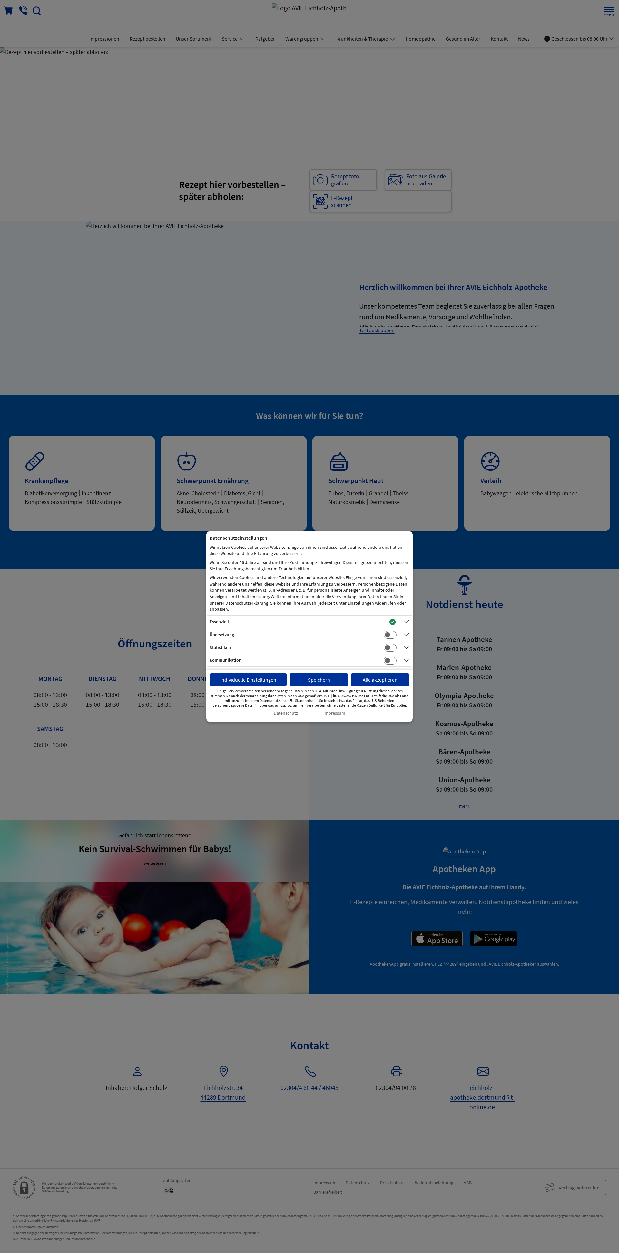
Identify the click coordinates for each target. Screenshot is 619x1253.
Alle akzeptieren (380, 679)
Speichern (319, 679)
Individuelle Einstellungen (248, 679)
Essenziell (219, 622)
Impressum (334, 713)
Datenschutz (286, 713)
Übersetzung (222, 634)
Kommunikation (225, 660)
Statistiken (220, 647)
